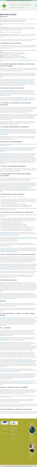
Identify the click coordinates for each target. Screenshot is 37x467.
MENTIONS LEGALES (28, 466)
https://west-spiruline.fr (12, 21)
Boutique (11, 7)
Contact (16, 7)
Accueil (17, 4)
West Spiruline (13, 466)
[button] (31, 5)
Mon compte (21, 7)
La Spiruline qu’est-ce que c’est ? (25, 4)
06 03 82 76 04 (12, 4)
